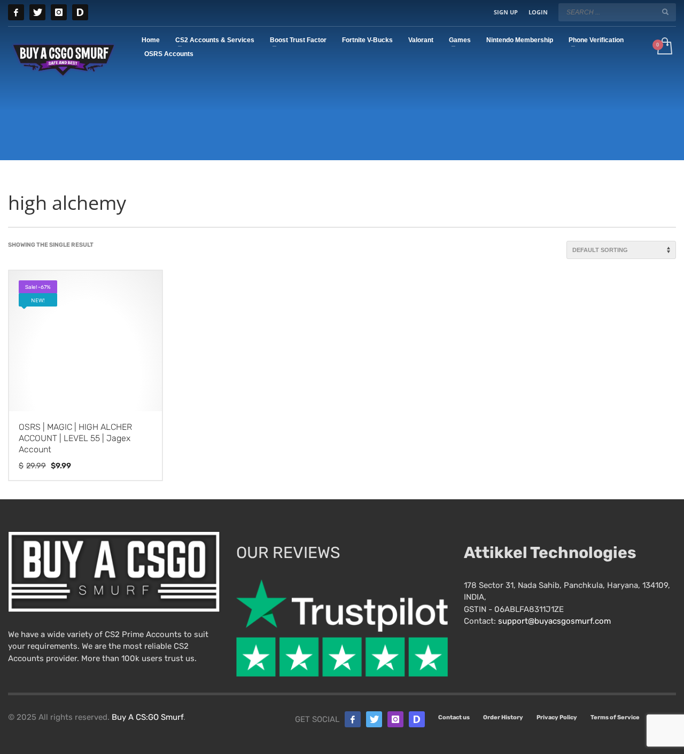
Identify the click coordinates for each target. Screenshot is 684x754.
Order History (503, 717)
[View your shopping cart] (664, 47)
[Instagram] (59, 12)
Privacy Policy (557, 717)
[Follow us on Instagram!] (395, 719)
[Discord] (80, 12)
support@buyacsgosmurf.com (554, 621)
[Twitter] (37, 12)
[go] (665, 11)
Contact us (454, 717)
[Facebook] (16, 12)
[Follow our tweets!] (374, 719)
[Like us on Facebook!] (353, 719)
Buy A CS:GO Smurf (147, 717)
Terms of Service (615, 717)
